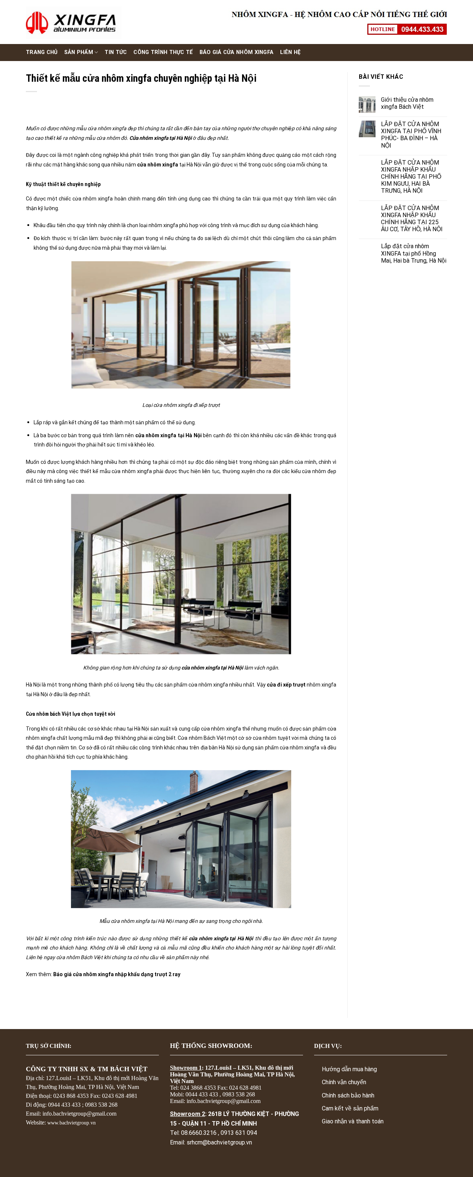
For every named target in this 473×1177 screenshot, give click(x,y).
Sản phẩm (78, 52)
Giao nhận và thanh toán (353, 1121)
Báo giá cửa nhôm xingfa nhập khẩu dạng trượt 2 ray (116, 974)
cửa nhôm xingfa (157, 165)
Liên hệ (290, 52)
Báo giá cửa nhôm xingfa (237, 52)
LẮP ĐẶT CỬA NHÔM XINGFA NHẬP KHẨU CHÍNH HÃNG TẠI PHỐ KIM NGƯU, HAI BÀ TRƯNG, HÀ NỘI (411, 177)
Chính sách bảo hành (348, 1095)
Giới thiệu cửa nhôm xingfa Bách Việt (407, 103)
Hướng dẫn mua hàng (349, 1069)
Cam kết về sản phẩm (350, 1108)
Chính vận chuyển (344, 1082)
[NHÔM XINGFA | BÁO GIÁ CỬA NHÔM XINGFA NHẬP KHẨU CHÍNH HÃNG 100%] (74, 22)
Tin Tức (116, 52)
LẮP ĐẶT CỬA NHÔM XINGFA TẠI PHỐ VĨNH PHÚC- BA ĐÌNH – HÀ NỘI (411, 135)
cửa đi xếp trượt (286, 685)
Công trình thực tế (163, 52)
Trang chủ (42, 52)
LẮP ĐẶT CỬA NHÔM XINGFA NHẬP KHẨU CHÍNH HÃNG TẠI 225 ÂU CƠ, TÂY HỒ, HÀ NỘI (412, 219)
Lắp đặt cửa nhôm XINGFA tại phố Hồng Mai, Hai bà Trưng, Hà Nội (413, 253)
